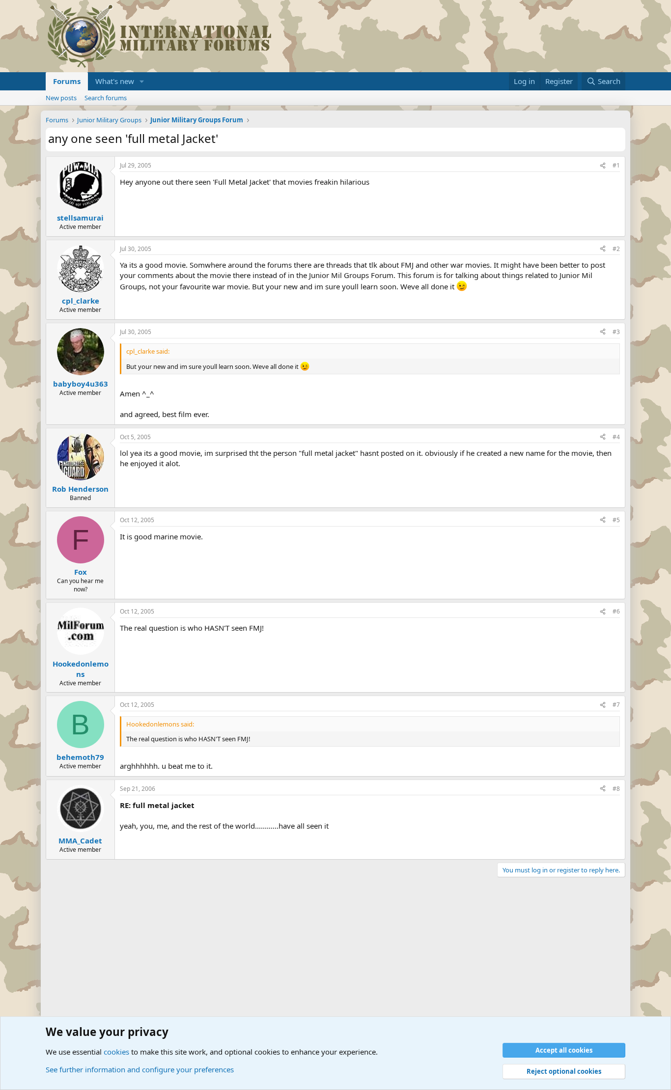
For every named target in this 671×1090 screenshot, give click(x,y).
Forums (67, 81)
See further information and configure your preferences (140, 1069)
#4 (616, 437)
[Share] (602, 165)
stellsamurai (80, 218)
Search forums (105, 97)
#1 (616, 165)
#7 (616, 704)
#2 (616, 249)
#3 (616, 332)
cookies (116, 1052)
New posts (61, 97)
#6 (616, 611)
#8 (616, 788)
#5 (616, 520)
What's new (114, 81)
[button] (142, 81)
